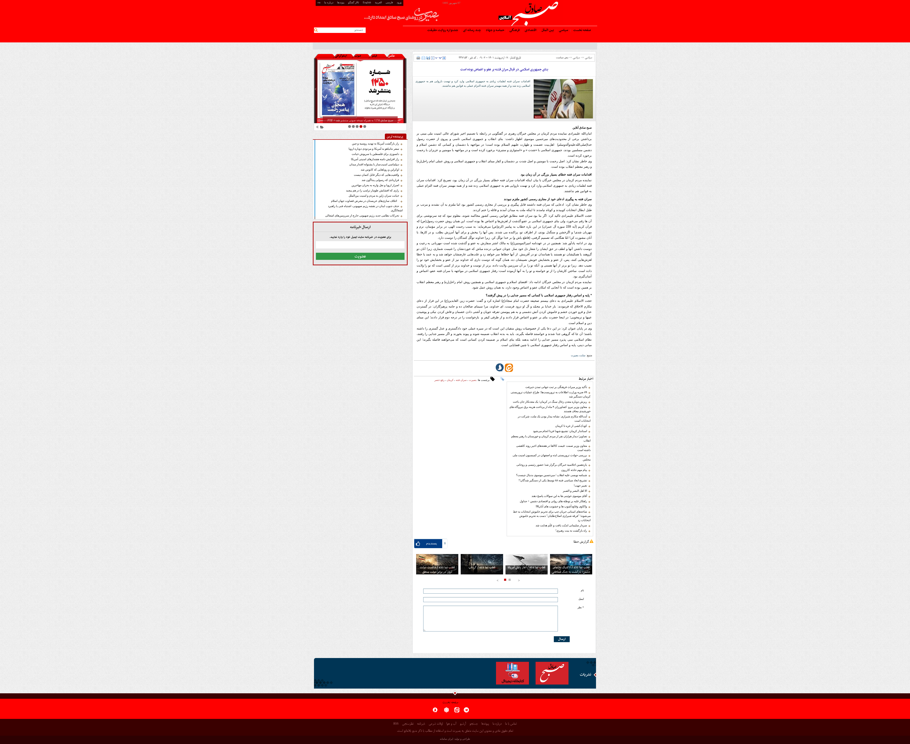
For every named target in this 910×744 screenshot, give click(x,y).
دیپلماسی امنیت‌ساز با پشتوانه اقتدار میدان (374, 164)
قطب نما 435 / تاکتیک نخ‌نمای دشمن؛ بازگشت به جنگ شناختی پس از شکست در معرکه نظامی (571, 572)
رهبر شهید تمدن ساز (580, 46)
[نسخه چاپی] (418, 58)
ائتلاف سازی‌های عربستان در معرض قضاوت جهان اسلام (365, 201)
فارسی (389, 2)
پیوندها (340, 2)
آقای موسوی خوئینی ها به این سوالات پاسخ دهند (559, 496)
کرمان (450, 380)
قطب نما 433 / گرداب (482, 567)
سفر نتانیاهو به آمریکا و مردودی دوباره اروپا (374, 148)
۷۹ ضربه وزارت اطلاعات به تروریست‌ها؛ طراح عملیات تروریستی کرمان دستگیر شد (551, 394)
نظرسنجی (408, 724)
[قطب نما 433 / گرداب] (482, 564)
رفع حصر (439, 380)
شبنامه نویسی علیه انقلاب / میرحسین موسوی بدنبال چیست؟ (551, 475)
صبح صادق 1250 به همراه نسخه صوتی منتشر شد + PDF (360, 120)
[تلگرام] (466, 711)
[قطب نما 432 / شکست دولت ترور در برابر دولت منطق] (437, 564)
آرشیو (463, 724)
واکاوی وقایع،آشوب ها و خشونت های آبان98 (561, 506)
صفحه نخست (450, 703)
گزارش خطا (581, 541)
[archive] (321, 128)
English (367, 2)
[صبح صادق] (552, 673)
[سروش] (435, 711)
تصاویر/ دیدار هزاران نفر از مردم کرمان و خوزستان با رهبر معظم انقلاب (551, 438)
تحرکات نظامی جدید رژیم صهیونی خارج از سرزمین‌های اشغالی (362, 215)
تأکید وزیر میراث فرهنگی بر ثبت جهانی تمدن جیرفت (556, 387)
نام (582, 590)
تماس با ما (511, 724)
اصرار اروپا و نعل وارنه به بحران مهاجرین (375, 185)
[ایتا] (457, 711)
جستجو (473, 724)
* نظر (581, 607)
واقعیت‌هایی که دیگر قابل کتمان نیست (376, 174)
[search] (316, 30)
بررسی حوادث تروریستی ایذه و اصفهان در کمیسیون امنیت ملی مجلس (552, 457)
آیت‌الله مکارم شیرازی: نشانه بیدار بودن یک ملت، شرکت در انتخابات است (554, 418)
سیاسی (588, 57)
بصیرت (473, 380)
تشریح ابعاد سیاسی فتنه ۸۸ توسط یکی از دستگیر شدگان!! (553, 480)
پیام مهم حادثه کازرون (574, 470)
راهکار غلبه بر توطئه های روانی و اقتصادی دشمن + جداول (553, 501)
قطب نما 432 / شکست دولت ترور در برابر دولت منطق (437, 569)
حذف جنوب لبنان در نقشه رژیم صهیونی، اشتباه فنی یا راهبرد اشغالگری (365, 208)
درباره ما (328, 2)
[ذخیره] (428, 57)
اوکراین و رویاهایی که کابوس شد (380, 169)
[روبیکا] (446, 711)
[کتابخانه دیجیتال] (512, 673)
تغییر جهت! (580, 485)
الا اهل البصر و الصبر (575, 490)
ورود (399, 2)
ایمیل (581, 599)
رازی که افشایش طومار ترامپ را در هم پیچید (372, 190)
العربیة (378, 2)
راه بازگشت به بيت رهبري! (571, 530)
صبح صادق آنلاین (582, 127)
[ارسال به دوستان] (423, 58)
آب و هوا (451, 724)
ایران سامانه (446, 738)
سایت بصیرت (578, 355)
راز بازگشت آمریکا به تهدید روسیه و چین (375, 143)
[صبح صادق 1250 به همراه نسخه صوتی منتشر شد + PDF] (360, 91)
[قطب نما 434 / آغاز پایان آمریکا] (526, 564)
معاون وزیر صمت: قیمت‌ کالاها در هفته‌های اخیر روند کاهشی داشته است (553, 448)
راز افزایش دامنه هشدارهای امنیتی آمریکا (375, 159)
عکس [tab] (391, 56)
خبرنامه (421, 724)
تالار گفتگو (353, 2)
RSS (396, 723)
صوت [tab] (358, 56)
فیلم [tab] (374, 56)
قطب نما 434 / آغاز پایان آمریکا (526, 567)
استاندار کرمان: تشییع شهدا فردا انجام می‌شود (560, 431)
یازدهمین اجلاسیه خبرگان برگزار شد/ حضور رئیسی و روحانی (551, 464)
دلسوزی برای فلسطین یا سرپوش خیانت (375, 154)
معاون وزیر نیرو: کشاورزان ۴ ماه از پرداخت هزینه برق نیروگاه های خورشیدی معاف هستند (550, 409)
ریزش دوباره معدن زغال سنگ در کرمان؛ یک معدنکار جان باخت (550, 401)
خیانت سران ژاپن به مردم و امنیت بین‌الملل (374, 195)
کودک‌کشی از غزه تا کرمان (571, 426)
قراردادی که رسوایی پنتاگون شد (380, 180)
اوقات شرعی (436, 724)
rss (319, 2)
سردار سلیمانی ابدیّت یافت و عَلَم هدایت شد (561, 525)
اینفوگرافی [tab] (341, 56)
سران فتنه (461, 380)
